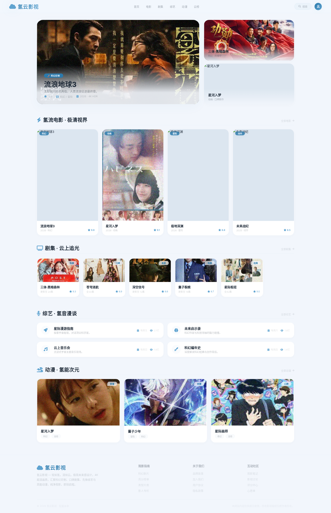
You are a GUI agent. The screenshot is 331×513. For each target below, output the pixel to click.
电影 (149, 6)
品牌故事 (198, 473)
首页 (136, 6)
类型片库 (143, 485)
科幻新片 (143, 473)
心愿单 (251, 490)
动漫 (184, 6)
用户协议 (198, 485)
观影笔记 (252, 473)
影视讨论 (252, 479)
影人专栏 (143, 490)
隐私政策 (198, 490)
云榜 (196, 6)
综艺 (172, 6)
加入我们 (198, 479)
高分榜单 (143, 479)
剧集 (160, 6)
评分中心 (252, 485)
